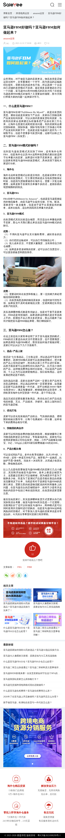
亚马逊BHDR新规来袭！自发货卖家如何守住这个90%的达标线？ (32, 673)
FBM (29, 567)
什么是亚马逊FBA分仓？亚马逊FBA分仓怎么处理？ (16, 630)
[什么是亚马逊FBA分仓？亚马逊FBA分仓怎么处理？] (17, 619)
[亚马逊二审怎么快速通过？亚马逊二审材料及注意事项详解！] (47, 619)
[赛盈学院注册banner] (32, 738)
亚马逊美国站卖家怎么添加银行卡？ (21, 679)
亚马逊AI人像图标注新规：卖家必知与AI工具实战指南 (46, 605)
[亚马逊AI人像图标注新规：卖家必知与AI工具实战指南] (47, 595)
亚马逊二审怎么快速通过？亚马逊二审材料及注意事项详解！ (46, 631)
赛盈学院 (12, 4)
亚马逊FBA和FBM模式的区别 (31, 91)
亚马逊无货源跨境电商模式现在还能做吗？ (24, 685)
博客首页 (7, 13)
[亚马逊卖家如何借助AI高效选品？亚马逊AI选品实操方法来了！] (17, 595)
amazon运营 (38, 13)
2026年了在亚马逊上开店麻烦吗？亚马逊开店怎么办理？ (31, 696)
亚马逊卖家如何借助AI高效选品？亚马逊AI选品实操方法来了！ (16, 607)
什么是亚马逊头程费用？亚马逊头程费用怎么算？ (27, 691)
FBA (19, 567)
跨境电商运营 (22, 13)
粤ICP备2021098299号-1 (49, 835)
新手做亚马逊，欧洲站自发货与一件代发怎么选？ (27, 702)
